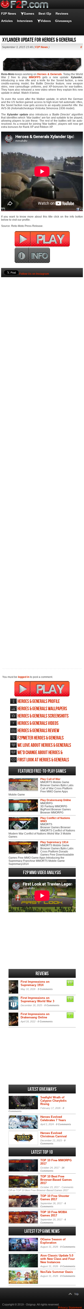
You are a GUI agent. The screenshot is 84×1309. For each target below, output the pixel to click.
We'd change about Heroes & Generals (39, 753)
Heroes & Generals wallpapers (42, 709)
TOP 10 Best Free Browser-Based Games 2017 (56, 1180)
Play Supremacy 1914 (54, 842)
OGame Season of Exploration (52, 1241)
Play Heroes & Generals (42, 688)
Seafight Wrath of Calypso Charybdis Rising (53, 1101)
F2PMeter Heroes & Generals (40, 738)
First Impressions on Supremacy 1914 (35, 983)
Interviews (25, 21)
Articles (7, 21)
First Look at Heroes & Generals (43, 760)
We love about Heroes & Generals (44, 745)
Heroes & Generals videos (37, 723)
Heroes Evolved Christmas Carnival (53, 1134)
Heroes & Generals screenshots (43, 716)
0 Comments (51, 1005)
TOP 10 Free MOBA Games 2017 (53, 1213)
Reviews (62, 13)
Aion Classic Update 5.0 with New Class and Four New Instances (57, 1259)
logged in (23, 677)
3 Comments (45, 989)
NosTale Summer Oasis (56, 1272)
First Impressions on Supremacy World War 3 (37, 999)
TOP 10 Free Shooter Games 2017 (54, 1197)
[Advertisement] (42, 465)
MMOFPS (35, 77)
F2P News (8, 13)
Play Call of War (50, 779)
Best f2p (45, 13)
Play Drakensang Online (55, 800)
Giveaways (63, 21)
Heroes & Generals (49, 74)
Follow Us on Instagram (34, 273)
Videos (45, 21)
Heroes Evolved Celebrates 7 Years (53, 1118)
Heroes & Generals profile (38, 701)
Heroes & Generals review (38, 731)
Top (76, 1294)
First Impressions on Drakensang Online (35, 1015)
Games (29, 13)
